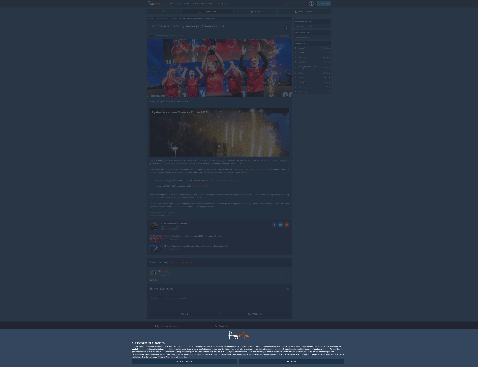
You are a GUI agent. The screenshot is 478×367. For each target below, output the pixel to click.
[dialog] (239, 348)
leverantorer (146, 346)
